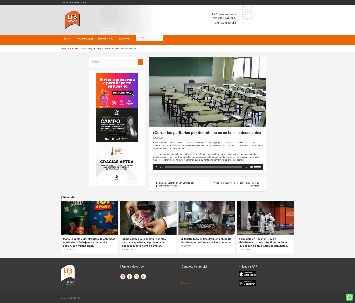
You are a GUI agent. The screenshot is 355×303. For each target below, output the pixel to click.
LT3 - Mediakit (186, 283)
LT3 (78, 298)
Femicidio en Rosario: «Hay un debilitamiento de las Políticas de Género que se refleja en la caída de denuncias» (264, 242)
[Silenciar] (251, 167)
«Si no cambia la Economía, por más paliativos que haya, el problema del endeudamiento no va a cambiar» (144, 242)
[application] (208, 167)
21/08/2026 (68, 249)
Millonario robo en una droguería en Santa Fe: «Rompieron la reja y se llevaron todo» (206, 240)
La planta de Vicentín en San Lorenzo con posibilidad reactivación (175, 184)
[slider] (257, 166)
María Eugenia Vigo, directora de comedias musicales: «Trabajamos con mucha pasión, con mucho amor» (89, 242)
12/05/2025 (158, 138)
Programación (84, 39)
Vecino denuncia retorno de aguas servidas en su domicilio (236, 184)
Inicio (67, 39)
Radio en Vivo (105, 39)
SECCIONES (125, 39)
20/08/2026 (127, 249)
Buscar (165, 38)
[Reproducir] (156, 167)
